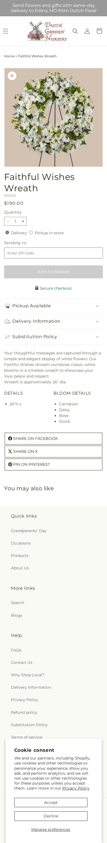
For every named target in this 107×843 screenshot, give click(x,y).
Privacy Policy (75, 788)
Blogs (16, 615)
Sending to (23, 243)
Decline (51, 816)
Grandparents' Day (29, 530)
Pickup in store (49, 232)
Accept (51, 802)
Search (17, 602)
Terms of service (26, 737)
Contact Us (21, 662)
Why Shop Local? (27, 674)
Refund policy (24, 712)
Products (20, 555)
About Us (20, 567)
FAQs (16, 650)
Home (9, 56)
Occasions (21, 543)
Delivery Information (31, 687)
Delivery (19, 232)
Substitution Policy (29, 724)
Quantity (13, 212)
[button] (75, 31)
